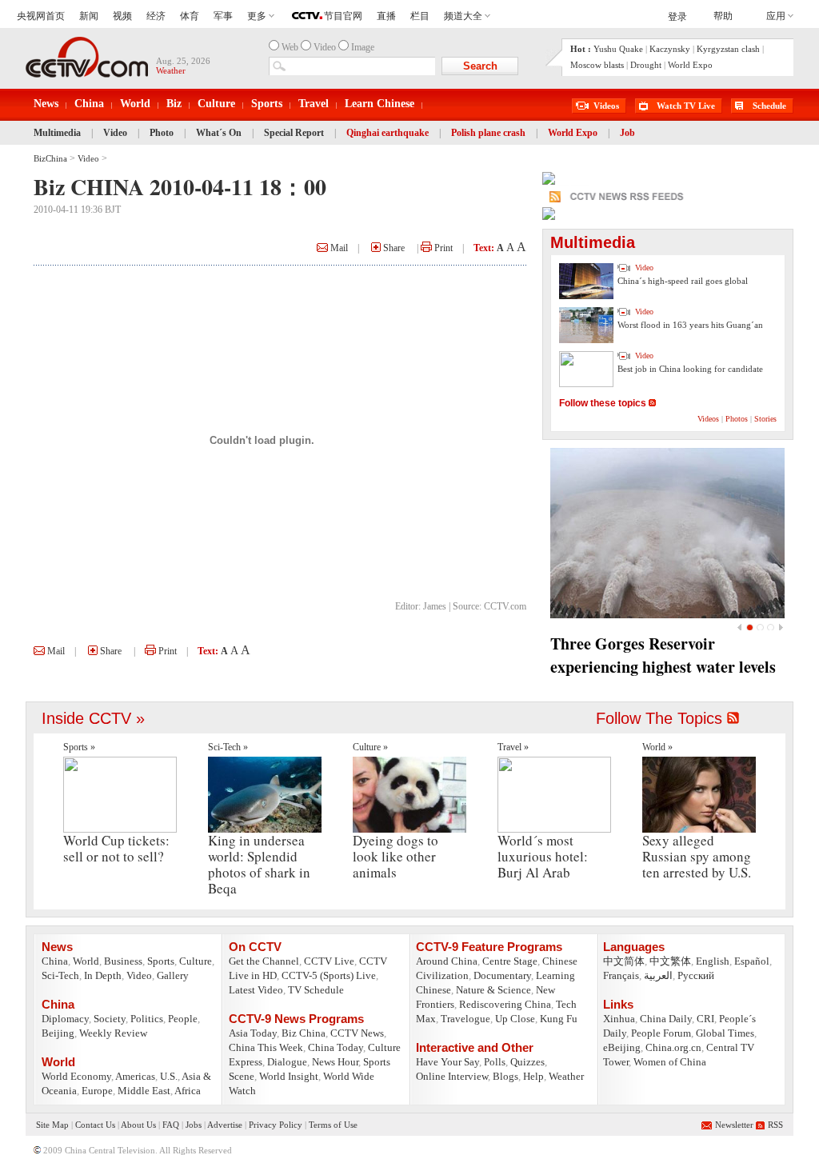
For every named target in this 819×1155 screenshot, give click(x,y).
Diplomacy (65, 1019)
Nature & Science (493, 990)
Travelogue (465, 1019)
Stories (765, 418)
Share (393, 248)
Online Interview (452, 1076)
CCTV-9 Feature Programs (489, 946)
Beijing (58, 1033)
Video (115, 132)
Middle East (144, 1091)
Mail (338, 248)
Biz (174, 104)
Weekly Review (113, 1033)
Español (751, 961)
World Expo (690, 65)
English (712, 961)
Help (533, 1076)
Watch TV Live (686, 105)
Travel (313, 104)
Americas (135, 1076)
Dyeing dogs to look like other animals (395, 856)
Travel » (513, 747)
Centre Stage (509, 961)
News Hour (335, 1062)
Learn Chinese (379, 104)
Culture (216, 104)
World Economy (76, 1076)
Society (110, 1019)
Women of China (669, 1062)
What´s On (219, 132)
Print (442, 248)
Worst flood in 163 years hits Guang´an (690, 325)
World (135, 104)
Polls (494, 1062)
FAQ (170, 1124)
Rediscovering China (505, 1004)
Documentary (502, 975)
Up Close (515, 1019)
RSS (775, 1124)
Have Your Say (447, 1062)
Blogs (505, 1076)
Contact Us (95, 1124)
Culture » (370, 747)
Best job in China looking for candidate (690, 369)
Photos (736, 418)
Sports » (79, 747)
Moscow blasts (597, 65)
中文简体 (624, 961)
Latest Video (256, 990)
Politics (146, 1019)
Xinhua (619, 1019)
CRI (705, 1019)
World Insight (288, 1076)
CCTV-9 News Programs (296, 1018)
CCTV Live (329, 961)
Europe (97, 1091)
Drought (645, 65)
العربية (658, 975)
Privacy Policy (275, 1124)
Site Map (52, 1124)
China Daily (666, 1019)
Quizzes (527, 1062)
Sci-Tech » (228, 747)
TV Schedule (316, 990)
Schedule (769, 105)
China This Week (266, 1047)
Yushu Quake (618, 49)
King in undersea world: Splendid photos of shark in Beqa (259, 864)
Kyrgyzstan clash (728, 49)
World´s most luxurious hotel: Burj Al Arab (542, 856)
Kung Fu (558, 1019)
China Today (335, 1047)
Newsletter (734, 1124)
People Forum (661, 1033)
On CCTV (255, 946)
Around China (446, 961)
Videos (606, 105)
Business (123, 961)
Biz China (304, 1033)
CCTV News (357, 1033)
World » (657, 747)
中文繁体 (670, 961)
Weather (566, 1076)
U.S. (169, 1076)
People (183, 1019)
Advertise (224, 1124)
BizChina (50, 158)
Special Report (294, 132)
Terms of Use (333, 1124)
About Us (138, 1124)
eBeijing (622, 1047)
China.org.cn (673, 1047)
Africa (187, 1091)
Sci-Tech (60, 975)
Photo (162, 132)
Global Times (725, 1033)
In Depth (103, 975)
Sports (266, 104)
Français (621, 975)
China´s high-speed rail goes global (682, 281)
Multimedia (57, 132)
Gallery (173, 975)
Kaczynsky (669, 49)
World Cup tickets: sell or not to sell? (116, 848)
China (89, 104)
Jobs (194, 1124)
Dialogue (287, 1062)
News (46, 104)
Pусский (695, 975)
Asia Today (253, 1033)
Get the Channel (264, 961)
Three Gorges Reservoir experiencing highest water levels (663, 655)
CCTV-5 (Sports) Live (329, 975)
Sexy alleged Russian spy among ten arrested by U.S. (696, 856)
